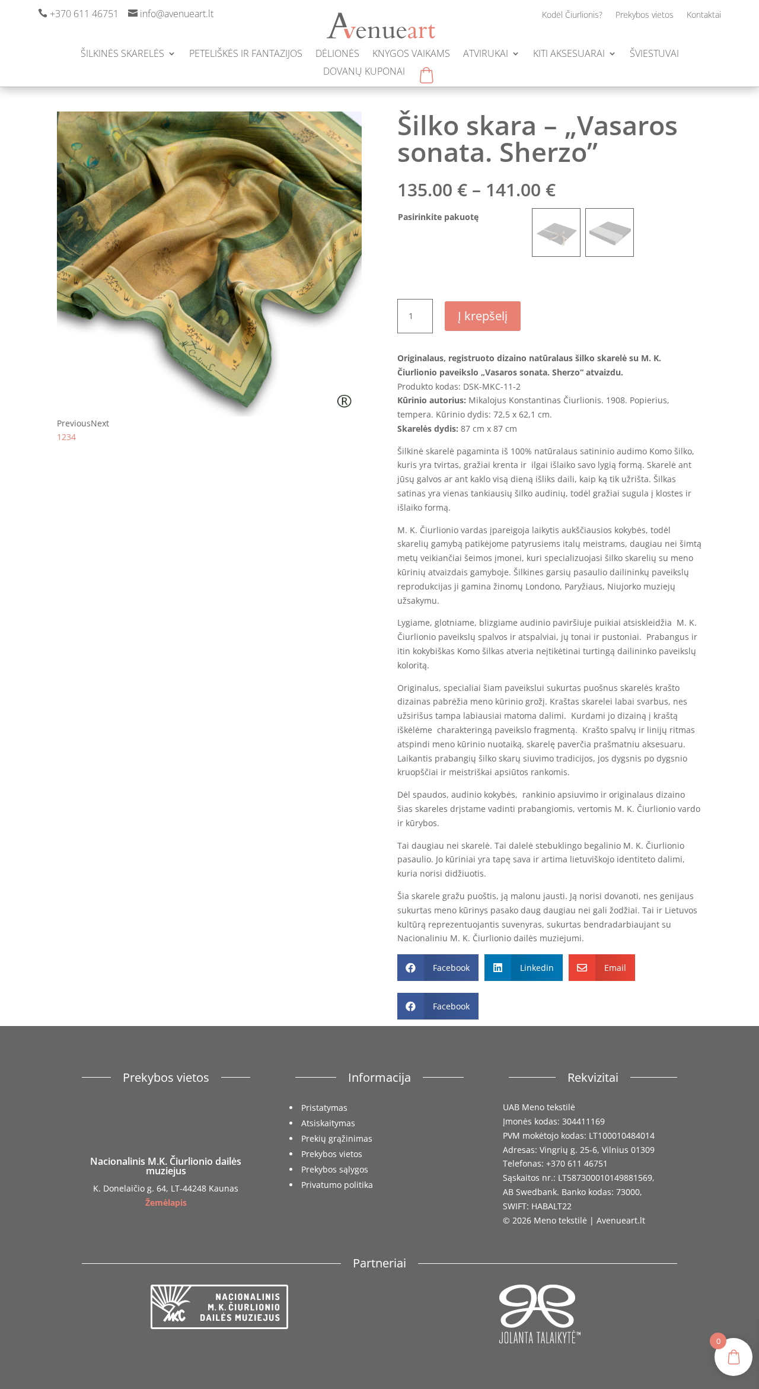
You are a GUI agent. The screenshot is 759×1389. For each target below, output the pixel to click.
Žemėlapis (166, 1202)
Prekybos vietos (645, 15)
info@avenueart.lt (176, 13)
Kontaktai (704, 15)
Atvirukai (485, 54)
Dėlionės (337, 54)
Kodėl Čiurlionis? (572, 15)
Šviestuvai (654, 54)
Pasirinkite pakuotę (438, 216)
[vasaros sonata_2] (209, 413)
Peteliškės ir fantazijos (245, 54)
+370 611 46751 (84, 13)
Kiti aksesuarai (569, 54)
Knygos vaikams (411, 54)
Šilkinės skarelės (122, 54)
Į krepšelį (483, 316)
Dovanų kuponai (364, 72)
